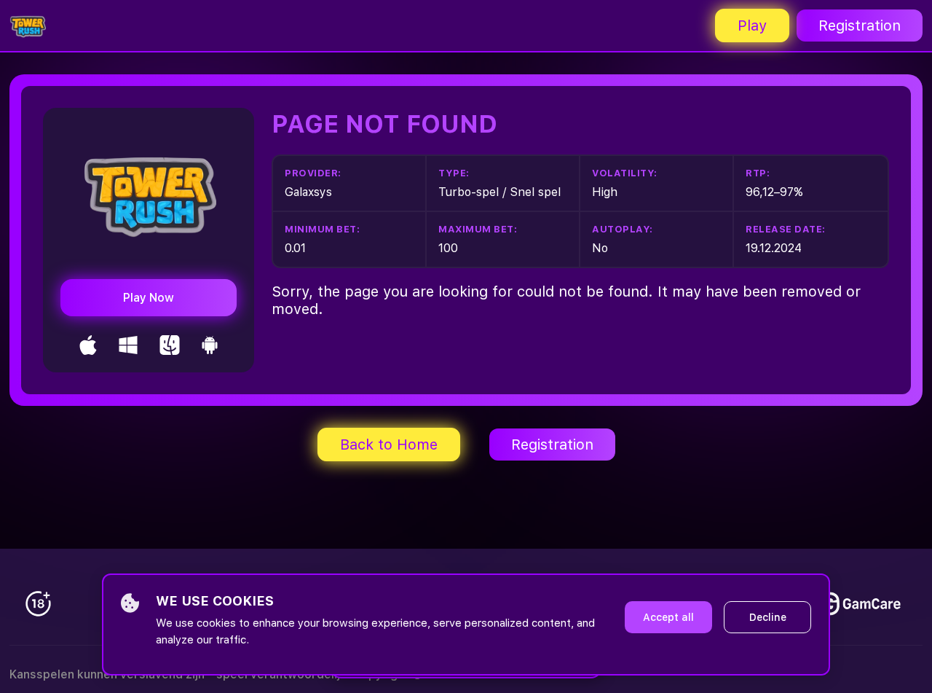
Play (752, 25)
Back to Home (389, 444)
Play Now (148, 298)
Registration (859, 25)
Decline (767, 617)
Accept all (668, 617)
